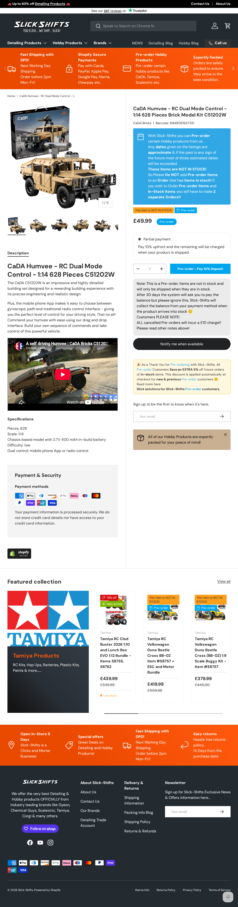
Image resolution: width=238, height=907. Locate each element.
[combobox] (143, 26)
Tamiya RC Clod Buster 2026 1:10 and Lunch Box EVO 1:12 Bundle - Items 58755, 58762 (115, 652)
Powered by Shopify (47, 890)
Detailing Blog (161, 43)
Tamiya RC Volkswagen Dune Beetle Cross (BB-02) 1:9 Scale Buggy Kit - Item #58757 (210, 652)
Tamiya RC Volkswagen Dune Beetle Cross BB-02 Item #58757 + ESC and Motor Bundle (160, 655)
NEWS (137, 43)
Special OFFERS (170, 4)
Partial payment (157, 239)
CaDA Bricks (142, 123)
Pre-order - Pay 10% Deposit (200, 269)
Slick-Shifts (25, 890)
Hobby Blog (189, 43)
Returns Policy (166, 890)
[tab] (18, 253)
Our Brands (90, 810)
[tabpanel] (62, 358)
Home (11, 96)
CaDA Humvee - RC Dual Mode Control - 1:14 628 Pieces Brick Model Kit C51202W (47, 96)
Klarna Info (142, 890)
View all (224, 581)
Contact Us (200, 4)
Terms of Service (220, 890)
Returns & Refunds (140, 831)
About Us (223, 4)
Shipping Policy (137, 821)
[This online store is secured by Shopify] (19, 551)
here (157, 384)
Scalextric (43, 4)
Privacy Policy (192, 890)
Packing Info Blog (138, 812)
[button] (228, 26)
